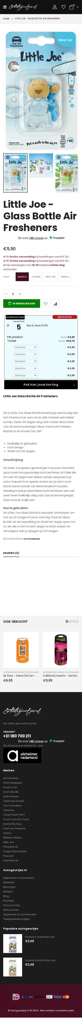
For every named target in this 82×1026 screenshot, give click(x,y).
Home (6, 18)
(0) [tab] (11, 553)
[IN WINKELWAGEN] (32, 638)
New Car (50, 276)
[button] (67, 621)
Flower (36, 276)
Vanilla (65, 276)
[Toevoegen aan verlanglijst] (46, 303)
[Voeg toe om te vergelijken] (55, 303)
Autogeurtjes (10, 672)
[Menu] (4, 7)
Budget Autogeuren (28, 672)
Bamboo (22, 276)
